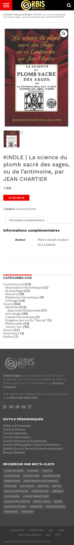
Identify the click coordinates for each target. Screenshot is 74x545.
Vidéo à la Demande (17, 425)
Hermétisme (12, 481)
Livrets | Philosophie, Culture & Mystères (31, 444)
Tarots (47, 471)
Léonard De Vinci (15, 506)
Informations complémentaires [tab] (26, 220)
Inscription (36, 530)
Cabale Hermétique (20, 317)
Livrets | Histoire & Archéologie (25, 441)
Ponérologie (40, 491)
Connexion (17, 530)
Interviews (11, 333)
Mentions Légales (29, 534)
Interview (11, 511)
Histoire (11, 294)
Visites (8, 336)
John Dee (27, 511)
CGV (58, 534)
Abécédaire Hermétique (23, 287)
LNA (51, 530)
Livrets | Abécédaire (17, 437)
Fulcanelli (27, 486)
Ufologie (11, 300)
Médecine (36, 506)
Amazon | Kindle (22, 14)
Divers (8, 330)
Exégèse (57, 491)
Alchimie (11, 307)
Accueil (7, 14)
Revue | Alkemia (14, 452)
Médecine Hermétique (22, 297)
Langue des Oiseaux (17, 501)
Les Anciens (12, 496)
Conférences (13, 284)
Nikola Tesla (42, 501)
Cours (7, 304)
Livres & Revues (14, 429)
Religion (43, 486)
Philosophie (14, 323)
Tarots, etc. (14, 327)
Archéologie (14, 291)
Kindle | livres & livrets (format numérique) (33, 448)
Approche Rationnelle (23, 310)
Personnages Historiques (41, 481)
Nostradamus (55, 506)
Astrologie (13, 313)
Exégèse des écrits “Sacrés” (26, 320)
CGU (48, 534)
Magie (58, 501)
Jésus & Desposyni (16, 491)
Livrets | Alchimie (15, 433)
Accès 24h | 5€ (16, 197)
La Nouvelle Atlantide (22, 397)
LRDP (61, 530)
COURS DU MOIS (14, 471)
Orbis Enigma (12, 375)
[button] (63, 33)
